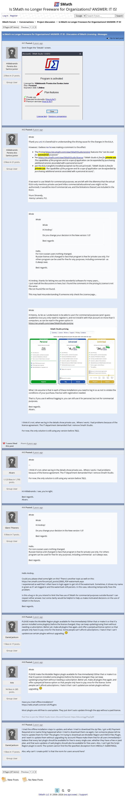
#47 (23, 724)
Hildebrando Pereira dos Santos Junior (12, 66)
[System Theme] (69, 790)
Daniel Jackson (11, 637)
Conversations (26, 22)
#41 (23, 43)
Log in (5, 15)
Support (83, 794)
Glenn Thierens (12, 527)
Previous (25, 27)
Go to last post (117, 38)
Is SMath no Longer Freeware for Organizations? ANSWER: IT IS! (90, 22)
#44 (23, 507)
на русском (70, 794)
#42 (23, 129)
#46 (23, 662)
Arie (12, 682)
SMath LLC (44, 794)
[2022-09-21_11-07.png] (52, 119)
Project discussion (46, 22)
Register (14, 15)
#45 (23, 617)
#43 (23, 452)
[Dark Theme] (63, 790)
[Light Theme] (57, 790)
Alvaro (23, 443)
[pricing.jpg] (72, 384)
